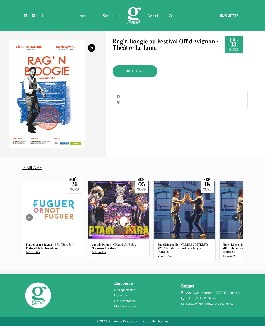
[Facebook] (25, 15)
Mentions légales (126, 306)
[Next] (235, 217)
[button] (91, 47)
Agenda (153, 15)
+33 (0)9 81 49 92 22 (201, 298)
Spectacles (111, 15)
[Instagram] (41, 15)
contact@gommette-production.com (211, 304)
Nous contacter (124, 301)
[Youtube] (33, 15)
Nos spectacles (124, 290)
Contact (175, 15)
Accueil (86, 15)
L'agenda (120, 295)
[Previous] (29, 217)
